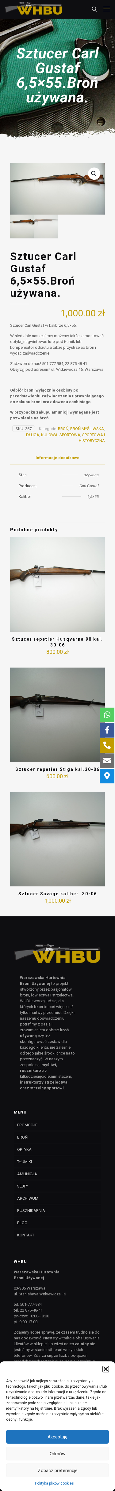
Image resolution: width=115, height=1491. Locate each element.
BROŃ (63, 428)
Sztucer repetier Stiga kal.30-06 (57, 769)
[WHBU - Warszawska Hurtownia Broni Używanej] (34, 9)
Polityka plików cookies (54, 1483)
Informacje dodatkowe (57, 457)
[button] (106, 1369)
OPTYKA (24, 1149)
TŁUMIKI (24, 1161)
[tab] (57, 458)
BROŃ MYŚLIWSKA (87, 428)
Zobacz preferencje (58, 1470)
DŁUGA (32, 435)
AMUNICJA (27, 1174)
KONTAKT (25, 1235)
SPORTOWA (69, 435)
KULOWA (49, 435)
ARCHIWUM (27, 1198)
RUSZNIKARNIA (31, 1210)
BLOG (22, 1222)
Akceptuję (57, 1437)
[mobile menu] (107, 9)
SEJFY (22, 1186)
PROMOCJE (27, 1125)
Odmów (57, 1453)
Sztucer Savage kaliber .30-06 (57, 893)
